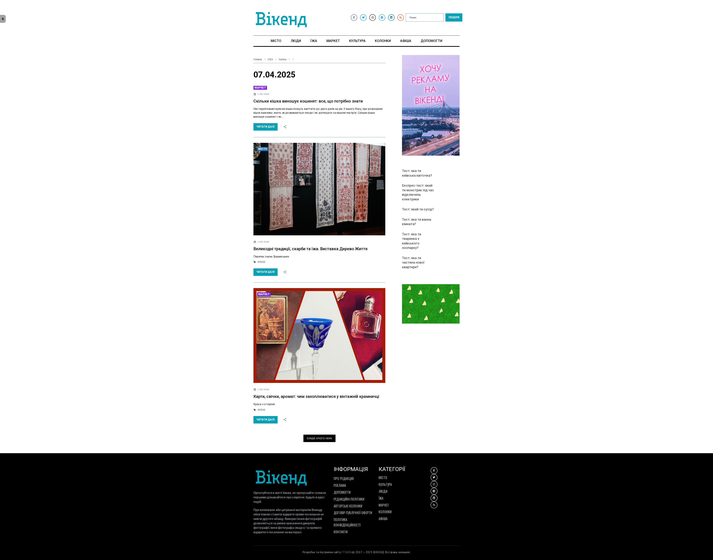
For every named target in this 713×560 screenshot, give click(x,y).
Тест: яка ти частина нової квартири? (413, 262)
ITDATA (346, 552)
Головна (257, 59)
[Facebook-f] (354, 17)
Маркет (260, 87)
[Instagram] (372, 17)
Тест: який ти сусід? (418, 209)
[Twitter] (363, 17)
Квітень (282, 59)
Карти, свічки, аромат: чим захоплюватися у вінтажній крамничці (316, 396)
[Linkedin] (391, 17)
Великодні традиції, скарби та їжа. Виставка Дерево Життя (310, 248)
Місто (262, 148)
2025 (270, 59)
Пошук (454, 17)
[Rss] (400, 17)
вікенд (261, 261)
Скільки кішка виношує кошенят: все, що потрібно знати (308, 101)
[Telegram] (382, 17)
